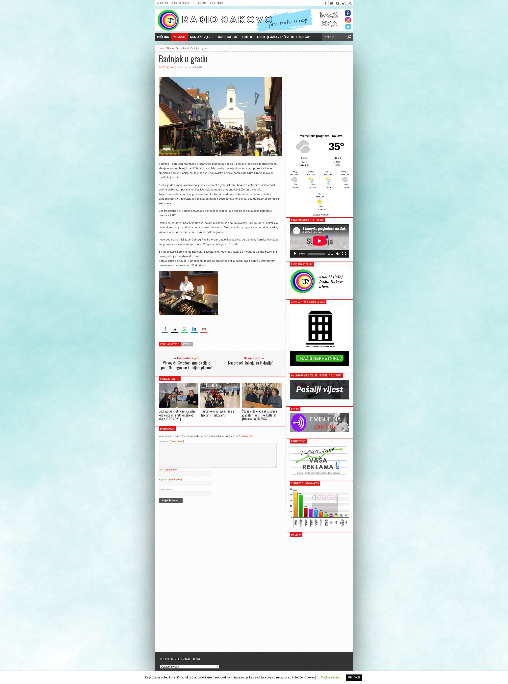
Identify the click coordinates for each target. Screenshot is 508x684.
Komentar (171, 441)
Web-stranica (166, 489)
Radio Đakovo (217, 3)
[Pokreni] (295, 254)
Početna (163, 37)
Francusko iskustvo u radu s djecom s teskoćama (217, 413)
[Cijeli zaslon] (344, 254)
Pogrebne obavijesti (182, 3)
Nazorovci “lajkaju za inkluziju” (250, 362)
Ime (168, 469)
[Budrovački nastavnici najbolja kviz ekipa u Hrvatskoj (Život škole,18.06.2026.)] (178, 407)
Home (162, 48)
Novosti (179, 37)
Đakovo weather (321, 215)
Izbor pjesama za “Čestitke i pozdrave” (284, 37)
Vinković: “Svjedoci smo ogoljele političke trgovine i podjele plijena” (186, 365)
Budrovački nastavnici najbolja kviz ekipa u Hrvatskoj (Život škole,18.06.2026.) (177, 415)
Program (202, 3)
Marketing (162, 3)
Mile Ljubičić (167, 67)
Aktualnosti (183, 48)
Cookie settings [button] (331, 677)
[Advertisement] (319, 102)
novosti (187, 344)
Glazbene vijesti (201, 37)
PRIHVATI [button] (354, 677)
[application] (319, 241)
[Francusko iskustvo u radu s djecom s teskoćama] (220, 407)
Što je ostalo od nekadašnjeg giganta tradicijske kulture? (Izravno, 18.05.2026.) (259, 415)
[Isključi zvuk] (338, 254)
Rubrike (247, 37)
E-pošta (170, 479)
